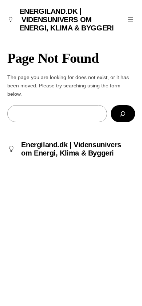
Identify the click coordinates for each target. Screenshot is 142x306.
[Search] (123, 113)
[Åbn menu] (130, 19)
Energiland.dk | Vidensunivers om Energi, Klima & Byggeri (67, 19)
